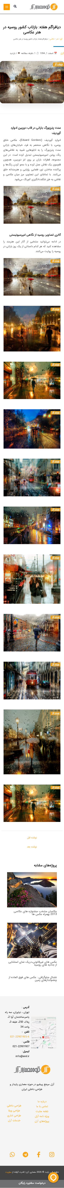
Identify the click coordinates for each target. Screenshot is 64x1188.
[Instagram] (52, 1154)
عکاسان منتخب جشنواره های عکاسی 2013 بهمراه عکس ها (35, 912)
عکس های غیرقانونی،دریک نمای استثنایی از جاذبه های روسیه (32, 963)
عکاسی (52, 39)
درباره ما (42, 1101)
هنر (57, 39)
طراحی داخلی (14, 1106)
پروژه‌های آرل (42, 1121)
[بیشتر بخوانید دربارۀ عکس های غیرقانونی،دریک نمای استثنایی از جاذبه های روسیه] (32, 940)
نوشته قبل (32, 838)
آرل (61, 39)
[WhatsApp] (12, 1154)
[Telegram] (25, 1154)
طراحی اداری (14, 1115)
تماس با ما (42, 1106)
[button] (15, 7)
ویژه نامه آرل (42, 1116)
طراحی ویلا (14, 1111)
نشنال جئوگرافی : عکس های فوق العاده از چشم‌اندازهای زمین (33, 978)
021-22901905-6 (19, 1037)
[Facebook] (38, 1154)
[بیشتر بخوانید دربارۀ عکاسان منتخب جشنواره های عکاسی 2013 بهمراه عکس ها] (32, 890)
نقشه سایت (42, 1111)
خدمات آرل (14, 1120)
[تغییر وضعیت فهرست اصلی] (7, 7)
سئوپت (8, 1172)
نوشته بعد (32, 847)
